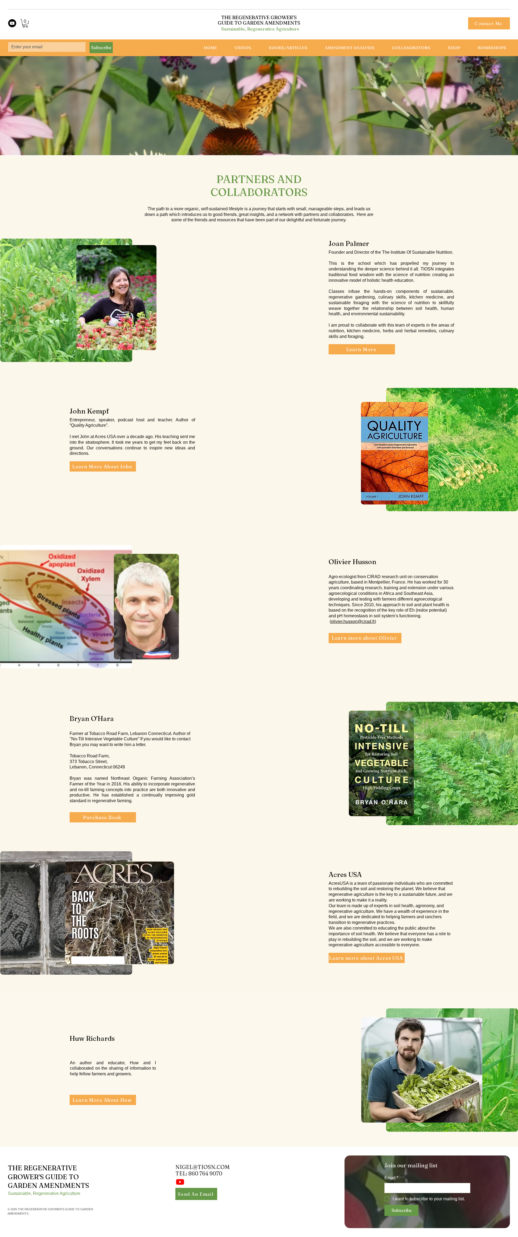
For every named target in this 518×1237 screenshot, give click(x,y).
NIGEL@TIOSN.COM (202, 1167)
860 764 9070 (205, 1173)
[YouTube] (12, 23)
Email (391, 1177)
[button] (25, 23)
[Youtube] (180, 1182)
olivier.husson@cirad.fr (353, 621)
